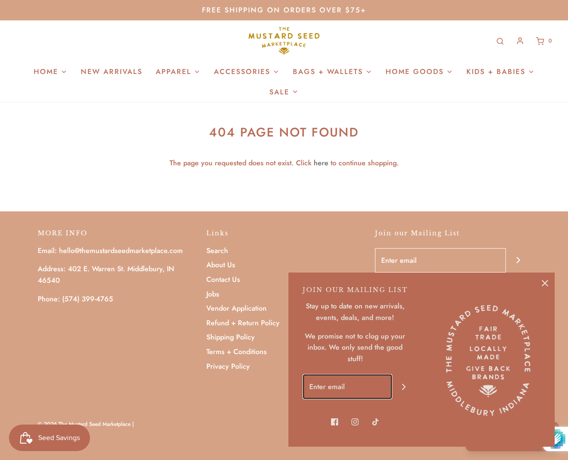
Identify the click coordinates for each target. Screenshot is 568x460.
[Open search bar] (500, 41)
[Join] (518, 260)
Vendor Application (236, 308)
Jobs (212, 294)
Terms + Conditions (236, 352)
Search (217, 251)
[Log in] (520, 41)
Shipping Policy (230, 337)
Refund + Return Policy (243, 323)
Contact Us (223, 279)
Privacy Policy (228, 366)
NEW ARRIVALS (111, 71)
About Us (220, 265)
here (321, 163)
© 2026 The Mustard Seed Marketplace (84, 424)
